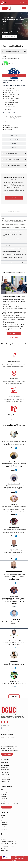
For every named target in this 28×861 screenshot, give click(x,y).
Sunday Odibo (14, 549)
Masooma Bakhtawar (14, 527)
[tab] (14, 76)
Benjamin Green (14, 681)
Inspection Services (7, 734)
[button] (2, 2)
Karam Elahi (14, 661)
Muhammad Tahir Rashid (14, 620)
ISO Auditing (5, 759)
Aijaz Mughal (14, 596)
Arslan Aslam (14, 504)
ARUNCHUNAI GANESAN (14, 571)
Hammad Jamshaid (14, 462)
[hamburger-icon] (24, 8)
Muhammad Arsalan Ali (14, 641)
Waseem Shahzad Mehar (14, 439)
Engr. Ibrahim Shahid (14, 484)
